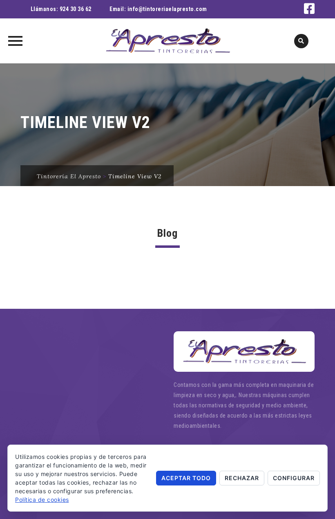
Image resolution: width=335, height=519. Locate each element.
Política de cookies (42, 499)
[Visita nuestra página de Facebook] (309, 11)
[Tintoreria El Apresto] (167, 40)
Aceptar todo (186, 477)
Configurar (294, 477)
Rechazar (242, 477)
